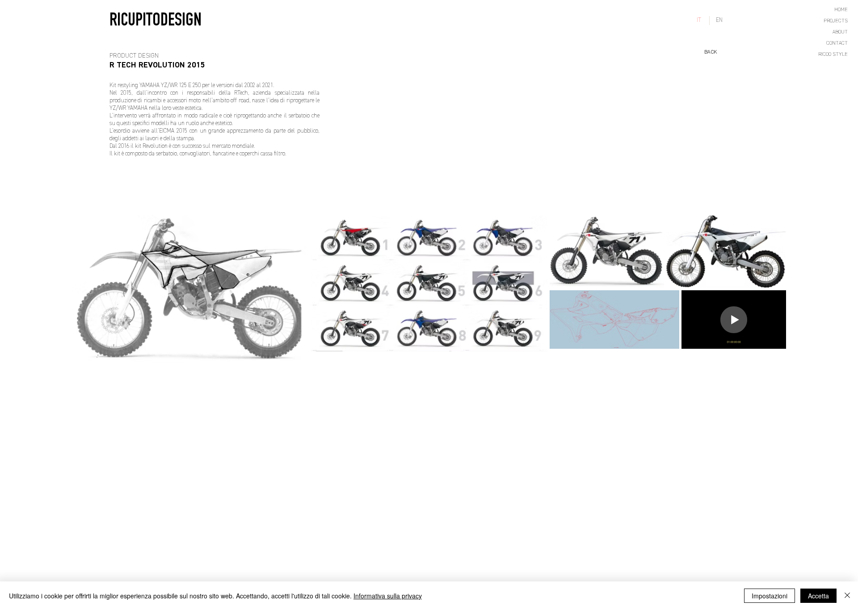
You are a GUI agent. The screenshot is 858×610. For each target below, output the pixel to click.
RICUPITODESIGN (155, 22)
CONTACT (837, 43)
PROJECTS (836, 21)
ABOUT (840, 32)
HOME (841, 10)
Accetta (818, 595)
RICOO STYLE (833, 54)
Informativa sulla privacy (387, 595)
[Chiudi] (847, 596)
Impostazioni (769, 595)
